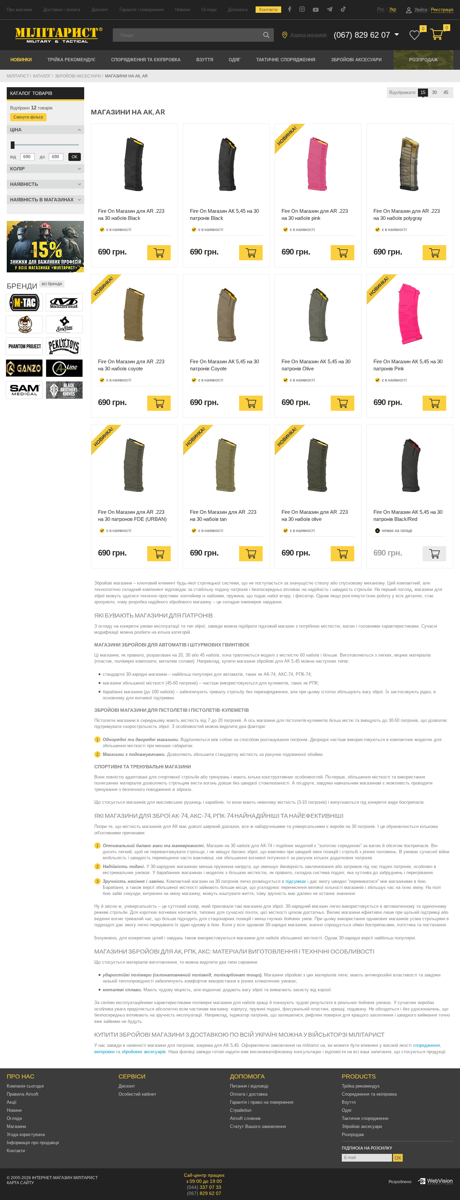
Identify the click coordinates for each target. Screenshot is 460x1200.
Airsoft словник (245, 1118)
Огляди (209, 9)
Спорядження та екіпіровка (145, 59)
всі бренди (52, 283)
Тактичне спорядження (285, 59)
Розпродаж (423, 59)
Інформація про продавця (33, 1142)
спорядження (426, 1045)
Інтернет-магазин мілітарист (65, 1177)
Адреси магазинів (309, 34)
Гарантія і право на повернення (261, 1102)
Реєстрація (442, 9)
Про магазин (19, 9)
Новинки (21, 59)
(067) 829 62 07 (363, 34)
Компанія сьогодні (25, 1086)
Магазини (16, 1126)
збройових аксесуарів (144, 1051)
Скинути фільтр (28, 117)
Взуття (204, 59)
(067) (204, 1193)
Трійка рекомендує (71, 59)
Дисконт (100, 9)
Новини (182, 9)
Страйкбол (241, 1110)
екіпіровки (104, 1051)
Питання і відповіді (249, 1086)
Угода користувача (26, 1134)
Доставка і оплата (61, 9)
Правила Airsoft (22, 1094)
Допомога (238, 9)
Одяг (234, 59)
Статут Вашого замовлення (258, 1126)
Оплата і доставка (248, 1094)
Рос (381, 9)
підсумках (296, 881)
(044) (204, 1187)
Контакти (268, 9)
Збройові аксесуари (356, 59)
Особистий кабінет (137, 1094)
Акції (12, 1102)
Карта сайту (20, 1182)
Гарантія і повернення (142, 9)
